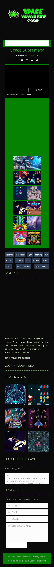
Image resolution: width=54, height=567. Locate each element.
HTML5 (9, 260)
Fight (30, 254)
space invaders (23, 266)
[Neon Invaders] (34, 177)
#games (9, 254)
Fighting (38, 254)
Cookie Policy (14, 560)
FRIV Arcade (24, 556)
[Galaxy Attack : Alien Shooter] (34, 162)
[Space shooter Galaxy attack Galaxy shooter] (20, 177)
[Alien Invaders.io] (20, 238)
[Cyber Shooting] (20, 192)
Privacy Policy (39, 556)
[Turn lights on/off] (17, 60)
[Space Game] (34, 238)
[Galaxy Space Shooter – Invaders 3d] (20, 162)
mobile (36, 260)
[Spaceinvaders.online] (27, 14)
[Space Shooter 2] (20, 222)
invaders (19, 260)
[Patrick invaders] (34, 192)
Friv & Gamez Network (35, 560)
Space (8, 266)
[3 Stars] (20, 55)
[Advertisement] (29, 30)
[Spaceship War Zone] (20, 207)
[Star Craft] (34, 222)
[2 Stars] (18, 55)
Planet (45, 260)
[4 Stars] (22, 55)
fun (46, 254)
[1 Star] (17, 55)
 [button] (32, 60)
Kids (28, 260)
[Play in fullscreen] (27, 60)
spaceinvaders (41, 266)
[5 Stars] (24, 55)
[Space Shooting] (34, 207)
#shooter (20, 254)
